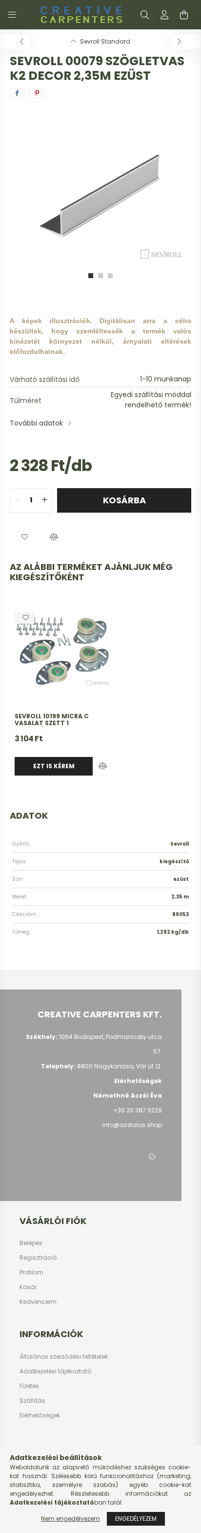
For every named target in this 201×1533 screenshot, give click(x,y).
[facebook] (17, 93)
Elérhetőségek (40, 1415)
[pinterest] (36, 93)
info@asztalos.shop (132, 1125)
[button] (24, 537)
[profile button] (164, 14)
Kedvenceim (38, 1301)
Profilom (31, 1272)
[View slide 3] (110, 275)
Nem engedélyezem (70, 1518)
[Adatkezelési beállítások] (152, 1157)
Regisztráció (38, 1257)
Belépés (31, 1243)
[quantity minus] (17, 500)
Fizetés (29, 1386)
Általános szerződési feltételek (64, 1356)
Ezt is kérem (54, 766)
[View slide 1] (90, 275)
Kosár (28, 1287)
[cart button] (184, 14)
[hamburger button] (12, 14)
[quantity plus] (44, 500)
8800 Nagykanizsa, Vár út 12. (119, 1066)
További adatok (36, 423)
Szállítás (32, 1400)
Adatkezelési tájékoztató (55, 1371)
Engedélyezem (136, 1518)
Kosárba (124, 500)
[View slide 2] (100, 275)
